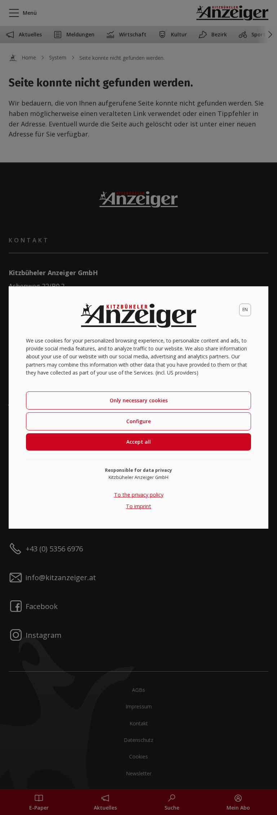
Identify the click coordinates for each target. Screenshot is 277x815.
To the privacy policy (138, 494)
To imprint (138, 506)
